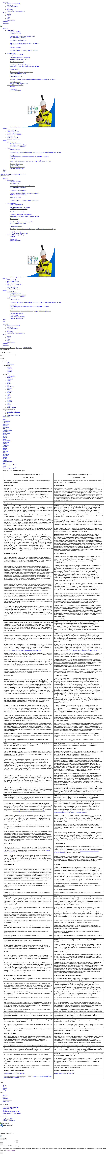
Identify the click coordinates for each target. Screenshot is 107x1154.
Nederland (9, 388)
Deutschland (10, 379)
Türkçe (8, 406)
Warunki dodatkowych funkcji (11, 1111)
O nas (4, 12)
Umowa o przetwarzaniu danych (12, 1113)
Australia (9, 367)
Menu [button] (24, 174)
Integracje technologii (15, 82)
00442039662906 (27, 348)
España (9, 380)
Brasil (8, 362)
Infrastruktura (29, 155)
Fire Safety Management (16, 164)
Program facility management (14, 134)
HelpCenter (10, 5)
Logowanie (6, 23)
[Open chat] (1, 1143)
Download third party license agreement (14, 1073)
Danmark (9, 377)
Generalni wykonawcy (13, 131)
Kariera (5, 1088)
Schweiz (9, 397)
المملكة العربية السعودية (13, 412)
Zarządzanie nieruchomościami (24, 42)
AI (4, 171)
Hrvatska (9, 383)
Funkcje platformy (11, 53)
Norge (8, 389)
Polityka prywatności (8, 1108)
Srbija (8, 398)
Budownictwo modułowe (16, 168)
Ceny (4, 170)
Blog (8, 8)
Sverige (9, 404)
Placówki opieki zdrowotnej (17, 167)
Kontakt (9, 14)
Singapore (9, 371)
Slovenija (9, 401)
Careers (9, 15)
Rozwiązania (10, 30)
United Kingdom (11, 407)
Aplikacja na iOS (7, 1119)
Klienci (5, 128)
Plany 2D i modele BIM (20, 57)
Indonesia (9, 370)
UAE (8, 413)
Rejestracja (13, 174)
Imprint (5, 1110)
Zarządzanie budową (22, 35)
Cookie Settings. (11, 1150)
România (9, 395)
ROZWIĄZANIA (11, 142)
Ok (1, 1153)
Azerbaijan (9, 368)
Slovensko (9, 400)
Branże (5, 140)
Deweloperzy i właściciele (14, 133)
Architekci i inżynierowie (13, 139)
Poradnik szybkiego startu (13, 3)
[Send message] (17, 1141)
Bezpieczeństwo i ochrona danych (16, 11)
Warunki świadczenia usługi (10, 1107)
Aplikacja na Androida (9, 1120)
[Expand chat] (1, 1139)
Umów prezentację (5, 174)
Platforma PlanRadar (15, 31)
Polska (8, 394)
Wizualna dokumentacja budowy (15, 85)
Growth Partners (11, 20)
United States (10, 364)
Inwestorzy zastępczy (12, 137)
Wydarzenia (10, 9)
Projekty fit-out (14, 165)
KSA (8, 410)
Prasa (8, 18)
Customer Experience (12, 6)
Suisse (8, 403)
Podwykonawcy (11, 136)
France (8, 382)
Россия (9, 392)
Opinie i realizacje (11, 130)
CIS (8, 373)
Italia (8, 385)
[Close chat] (5, 1139)
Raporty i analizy (21, 71)
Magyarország (10, 386)
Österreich (9, 391)
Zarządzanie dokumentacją (24, 64)
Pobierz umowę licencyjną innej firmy (64, 1073)
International (6, 416)
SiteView (15, 107)
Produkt (5, 28)
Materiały (5, 2)
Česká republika (11, 376)
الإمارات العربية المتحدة (13, 415)
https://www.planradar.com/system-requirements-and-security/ (25, 650)
